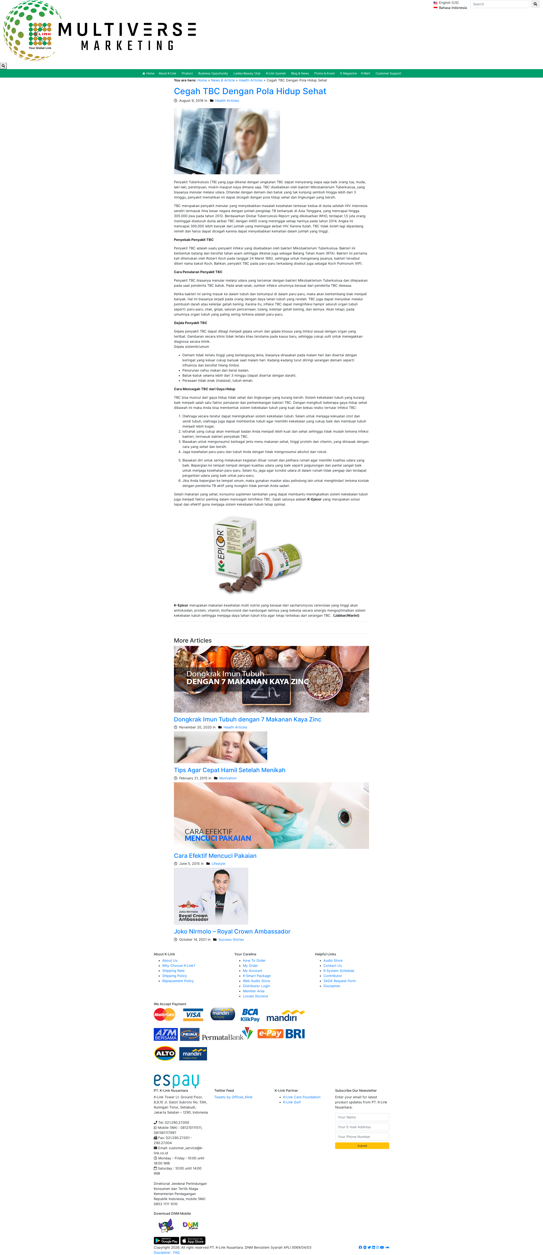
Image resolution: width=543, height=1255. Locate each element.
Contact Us (332, 965)
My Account (252, 971)
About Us (169, 960)
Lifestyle (218, 863)
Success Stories (231, 939)
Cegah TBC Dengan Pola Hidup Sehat (250, 91)
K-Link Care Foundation (301, 1097)
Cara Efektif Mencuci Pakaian (215, 855)
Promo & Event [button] (324, 73)
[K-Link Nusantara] (99, 30)
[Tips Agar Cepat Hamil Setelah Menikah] (220, 747)
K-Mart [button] (365, 73)
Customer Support (388, 73)
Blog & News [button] (300, 73)
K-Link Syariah (276, 73)
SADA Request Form (339, 981)
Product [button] (187, 73)
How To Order (254, 960)
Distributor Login (256, 986)
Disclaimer (331, 986)
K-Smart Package (257, 976)
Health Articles (251, 80)
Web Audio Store (256, 981)
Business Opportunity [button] (213, 73)
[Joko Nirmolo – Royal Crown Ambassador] (211, 896)
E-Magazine (348, 73)
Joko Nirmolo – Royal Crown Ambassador (232, 931)
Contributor (332, 976)
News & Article (223, 80)
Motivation (228, 778)
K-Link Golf (292, 1102)
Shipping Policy (174, 976)
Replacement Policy (178, 981)
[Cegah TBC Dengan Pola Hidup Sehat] (227, 141)
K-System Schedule (338, 971)
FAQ (176, 1252)
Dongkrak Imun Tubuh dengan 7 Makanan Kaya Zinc (247, 719)
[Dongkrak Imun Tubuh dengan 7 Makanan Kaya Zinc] (271, 679)
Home (150, 73)
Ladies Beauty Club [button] (247, 73)
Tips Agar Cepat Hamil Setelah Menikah (229, 770)
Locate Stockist (255, 996)
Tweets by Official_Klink (233, 1097)
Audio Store (333, 960)
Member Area (254, 991)
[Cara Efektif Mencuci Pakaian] (271, 815)
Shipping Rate (173, 971)
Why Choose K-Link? (178, 965)
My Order (250, 965)
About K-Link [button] (167, 73)
